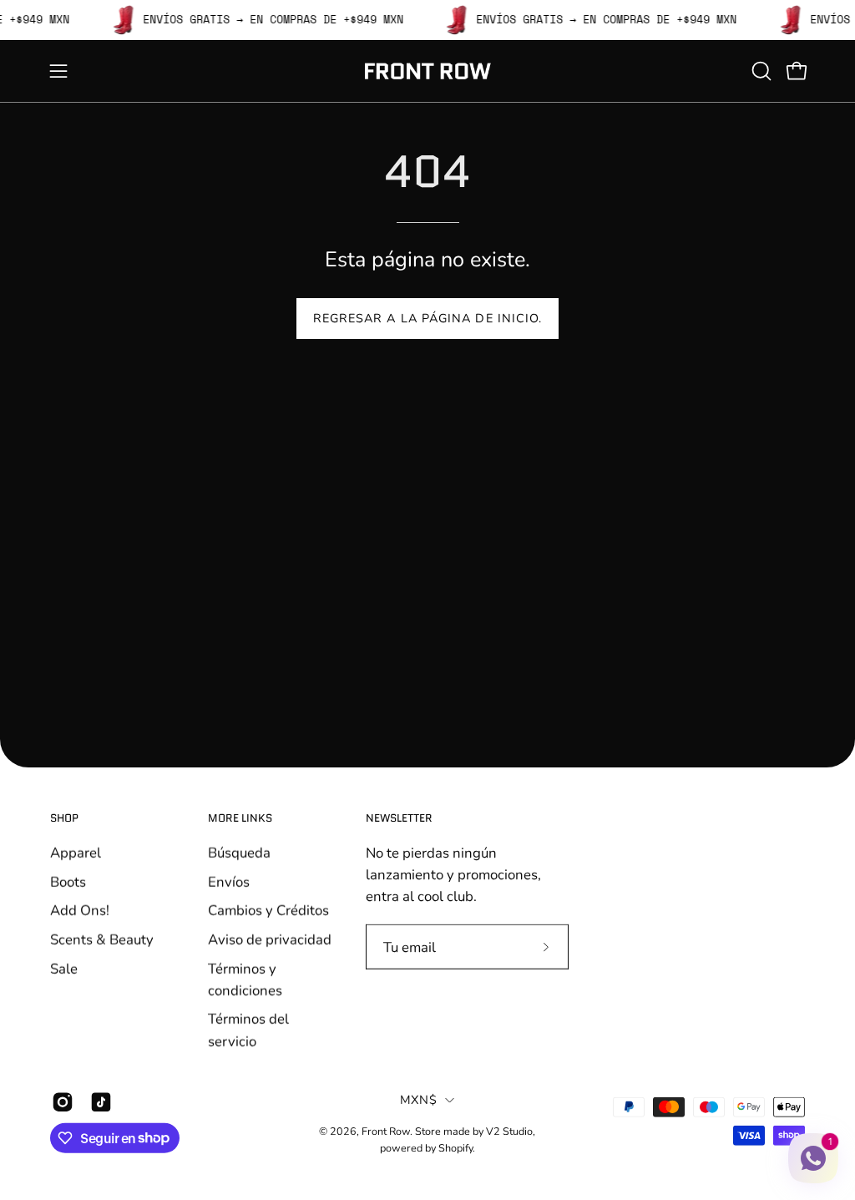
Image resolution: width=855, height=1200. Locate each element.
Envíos (229, 881)
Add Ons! (79, 909)
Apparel (75, 852)
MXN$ (418, 1099)
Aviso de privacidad (269, 939)
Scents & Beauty (102, 939)
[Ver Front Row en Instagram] (62, 1101)
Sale (64, 968)
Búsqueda (239, 852)
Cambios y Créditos (268, 909)
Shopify (455, 1148)
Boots (68, 881)
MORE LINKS (240, 819)
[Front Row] (427, 71)
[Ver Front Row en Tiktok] (101, 1101)
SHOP (64, 819)
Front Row (386, 1131)
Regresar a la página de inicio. (427, 318)
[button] (760, 71)
